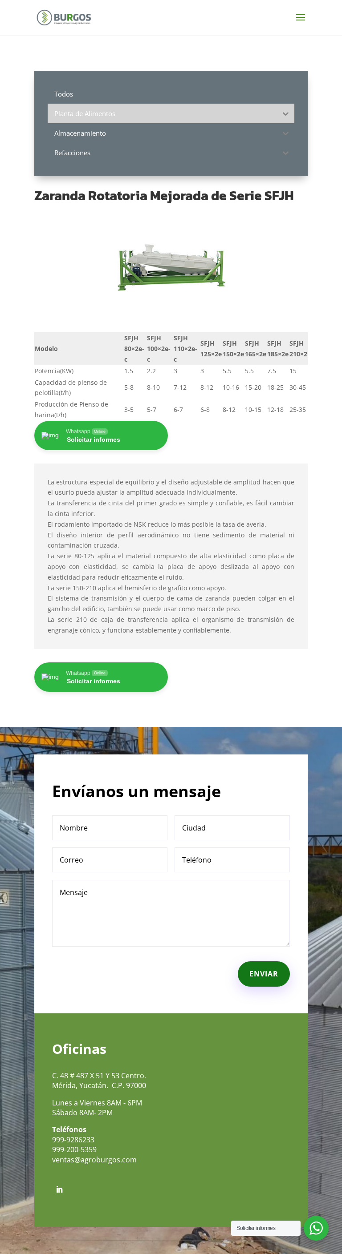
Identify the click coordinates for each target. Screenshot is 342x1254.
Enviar (263, 974)
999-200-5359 (74, 1149)
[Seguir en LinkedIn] (59, 1189)
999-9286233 (73, 1140)
